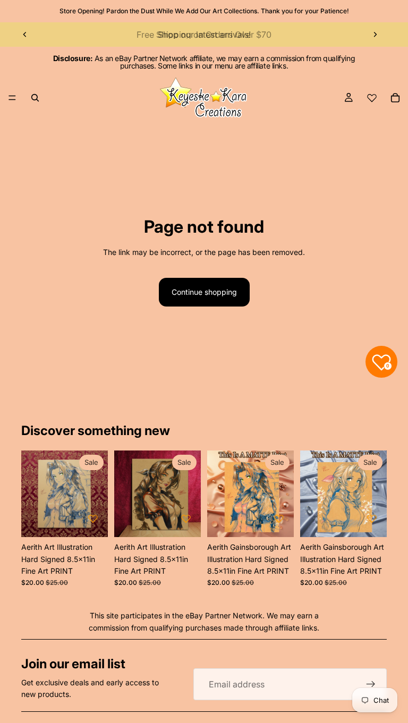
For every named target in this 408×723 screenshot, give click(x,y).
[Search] (35, 97)
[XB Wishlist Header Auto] (372, 97)
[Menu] (12, 98)
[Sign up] (371, 684)
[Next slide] (375, 34)
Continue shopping (204, 291)
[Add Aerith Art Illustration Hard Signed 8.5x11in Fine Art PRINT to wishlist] (93, 518)
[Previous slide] (25, 34)
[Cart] (395, 97)
